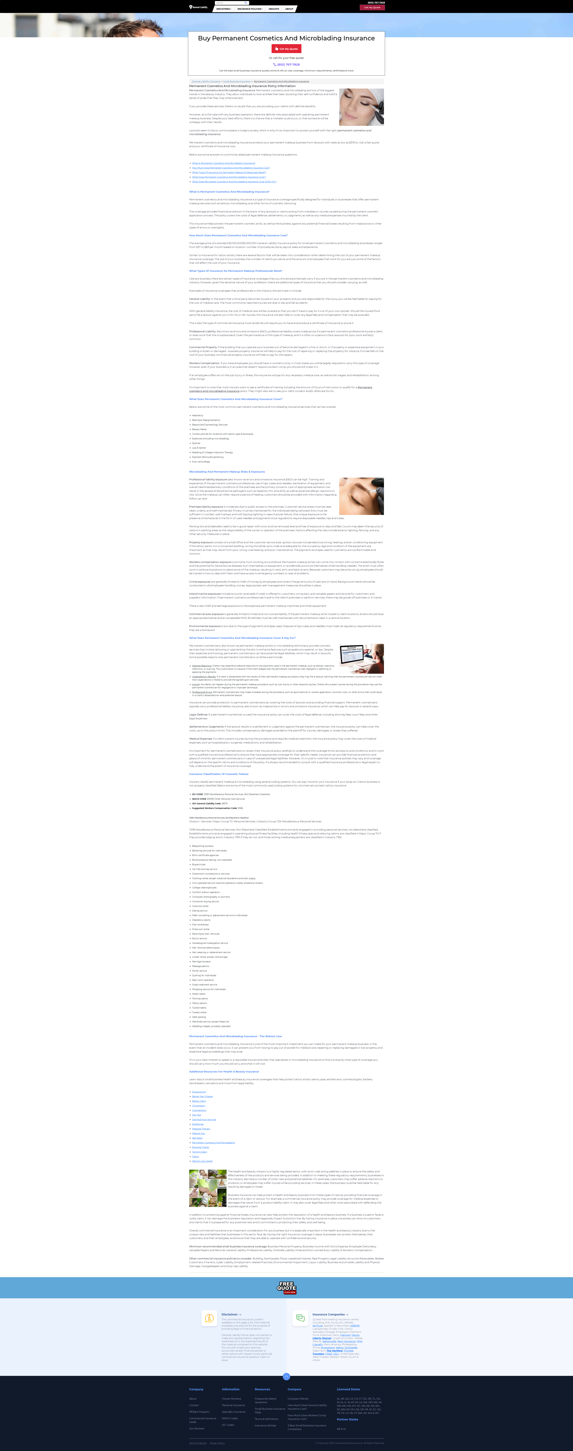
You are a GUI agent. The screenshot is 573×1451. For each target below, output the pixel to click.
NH (377, 1405)
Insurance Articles (265, 1425)
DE (370, 1398)
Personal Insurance (233, 1405)
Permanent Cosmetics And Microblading (213, 1142)
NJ (338, 1409)
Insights (274, 9)
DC (365, 1398)
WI (365, 1413)
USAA (328, 1353)
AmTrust (318, 1325)
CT (360, 1398)
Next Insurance (346, 1341)
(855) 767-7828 (288, 64)
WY (377, 1413)
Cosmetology (199, 1110)
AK (338, 1429)
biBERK (355, 1325)
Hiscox (355, 1335)
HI (344, 1429)
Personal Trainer (200, 1147)
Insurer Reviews (231, 1398)
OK (357, 1409)
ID (338, 1402)
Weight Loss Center (202, 1161)
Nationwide (329, 1341)
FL (374, 1398)
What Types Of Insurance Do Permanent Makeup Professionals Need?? (229, 172)
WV (370, 1413)
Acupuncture (199, 1092)
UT (347, 1413)
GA (378, 1398)
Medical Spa (198, 1133)
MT (354, 1405)
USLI (336, 1353)
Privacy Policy (217, 1443)
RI (370, 1409)
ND (363, 1405)
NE (368, 1405)
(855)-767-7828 (376, 2)
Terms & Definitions (266, 1419)
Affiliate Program (199, 1411)
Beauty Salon (199, 1101)
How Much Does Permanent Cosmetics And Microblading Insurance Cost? (231, 168)
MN (339, 1405)
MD (370, 1402)
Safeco (340, 1347)
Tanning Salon (199, 1152)
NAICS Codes (230, 1418)
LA (360, 1402)
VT (355, 1413)
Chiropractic (198, 1105)
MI (380, 1402)
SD (379, 1409)
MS (349, 1405)
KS (352, 1402)
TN (338, 1413)
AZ (347, 1398)
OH (353, 1409)
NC (359, 1405)
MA (365, 1402)
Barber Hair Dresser (202, 1096)
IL (345, 1402)
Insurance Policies (249, 9)
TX (342, 1413)
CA (351, 1398)
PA (366, 1409)
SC (374, 1409)
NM (343, 1409)
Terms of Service (198, 1443)
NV (373, 1405)
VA (351, 1413)
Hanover (345, 1335)
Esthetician (198, 1124)
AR (342, 1398)
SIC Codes (228, 1425)
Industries (223, 9)
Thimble (348, 1350)
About (289, 9)
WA (360, 1413)
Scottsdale (351, 1347)
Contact (194, 1405)
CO (356, 1398)
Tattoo (195, 1156)
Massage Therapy (201, 1128)
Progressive (328, 1347)
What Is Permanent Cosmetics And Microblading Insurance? (223, 163)
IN (348, 1402)
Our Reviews (196, 1428)
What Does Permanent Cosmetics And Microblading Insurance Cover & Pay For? (234, 181)
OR (362, 1409)
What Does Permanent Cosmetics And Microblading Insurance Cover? (229, 177)
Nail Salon (197, 1138)
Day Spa (196, 1115)
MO (344, 1405)
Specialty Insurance (233, 1411)
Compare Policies (298, 1398)
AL (338, 1398)
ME (376, 1402)
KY (356, 1402)
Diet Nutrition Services (204, 1119)
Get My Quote (372, 7)
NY (348, 1409)
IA (342, 1402)
